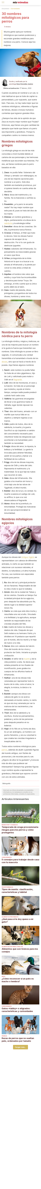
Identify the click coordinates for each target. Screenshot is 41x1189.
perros (4, 750)
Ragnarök (17, 379)
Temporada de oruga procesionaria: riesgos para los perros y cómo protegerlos (20, 830)
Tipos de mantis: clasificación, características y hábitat (17, 890)
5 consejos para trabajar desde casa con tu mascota (20, 861)
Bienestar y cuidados (10, 825)
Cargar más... (20, 1047)
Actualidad (5, 8)
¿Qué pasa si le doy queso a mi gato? (17, 920)
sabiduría (8, 223)
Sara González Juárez (25, 84)
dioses (4, 362)
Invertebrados (7, 887)
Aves (3, 976)
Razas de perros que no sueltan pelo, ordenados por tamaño (18, 1039)
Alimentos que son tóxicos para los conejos (20, 950)
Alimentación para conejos (12, 946)
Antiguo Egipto (27, 557)
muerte (27, 659)
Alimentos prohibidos (10, 917)
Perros (4, 1036)
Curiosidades (15, 8)
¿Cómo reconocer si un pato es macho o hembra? (18, 980)
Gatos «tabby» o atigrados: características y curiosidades (17, 1009)
